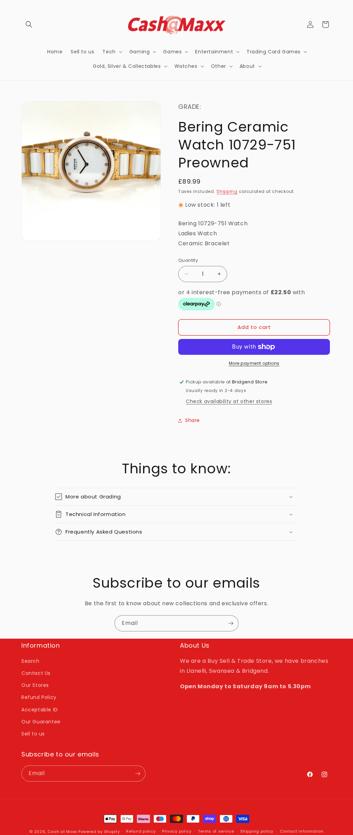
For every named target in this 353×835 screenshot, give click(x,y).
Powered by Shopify (99, 831)
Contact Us (36, 673)
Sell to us (33, 733)
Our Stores (35, 685)
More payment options (254, 363)
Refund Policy (39, 697)
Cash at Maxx (62, 831)
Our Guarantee (41, 721)
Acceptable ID (39, 709)
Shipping (227, 191)
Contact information (302, 831)
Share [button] (192, 420)
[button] (29, 24)
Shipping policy (256, 831)
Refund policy (140, 831)
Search (30, 661)
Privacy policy (177, 831)
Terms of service (216, 831)
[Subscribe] (230, 623)
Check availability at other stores (229, 401)
